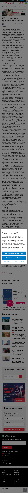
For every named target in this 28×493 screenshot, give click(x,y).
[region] (14, 246)
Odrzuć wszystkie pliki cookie (14, 257)
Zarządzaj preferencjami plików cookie (14, 261)
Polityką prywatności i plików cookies (14, 248)
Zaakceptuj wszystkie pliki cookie (14, 253)
